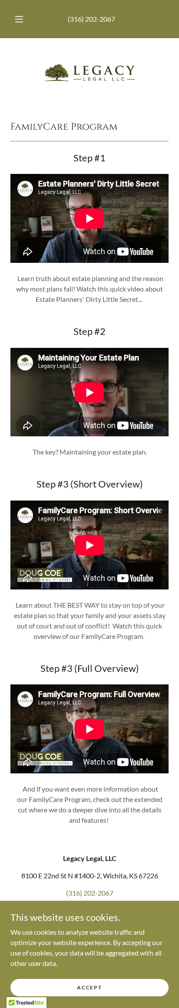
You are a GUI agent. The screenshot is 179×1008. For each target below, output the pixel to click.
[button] (19, 19)
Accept (89, 987)
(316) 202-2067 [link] (91, 19)
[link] (89, 72)
